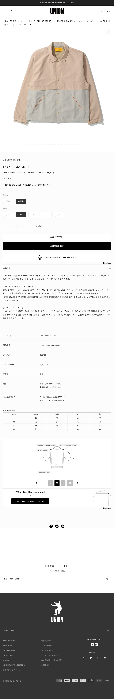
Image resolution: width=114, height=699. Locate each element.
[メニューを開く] (5, 11)
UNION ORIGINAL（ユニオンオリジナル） (75, 21)
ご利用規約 (45, 665)
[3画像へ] (25, 144)
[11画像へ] (49, 144)
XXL (59, 215)
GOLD (21, 201)
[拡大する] (108, 32)
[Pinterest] (63, 526)
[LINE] (105, 658)
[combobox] (57, 483)
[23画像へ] (85, 144)
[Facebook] (51, 526)
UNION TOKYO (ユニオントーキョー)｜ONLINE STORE (27, 21)
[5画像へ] (31, 144)
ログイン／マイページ (11, 670)
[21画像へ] (79, 144)
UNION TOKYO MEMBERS (14, 665)
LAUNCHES (7, 655)
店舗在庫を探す (57, 246)
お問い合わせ (46, 646)
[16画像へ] (64, 144)
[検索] (11, 11)
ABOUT (6, 660)
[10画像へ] (46, 144)
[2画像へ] (22, 144)
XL (46, 215)
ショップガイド (47, 650)
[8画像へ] (40, 144)
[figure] (36, 483)
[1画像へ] (19, 144)
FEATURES (7, 646)
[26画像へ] (94, 144)
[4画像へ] (28, 144)
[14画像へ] (58, 144)
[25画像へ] (91, 144)
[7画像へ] (37, 144)
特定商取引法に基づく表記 (51, 660)
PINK (8, 201)
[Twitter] (57, 526)
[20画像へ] (76, 144)
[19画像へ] (73, 144)
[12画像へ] (52, 144)
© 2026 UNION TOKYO (12, 681)
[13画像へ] (55, 144)
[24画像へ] (88, 144)
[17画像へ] (67, 144)
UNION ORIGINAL (11, 160)
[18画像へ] (70, 144)
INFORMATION (9, 650)
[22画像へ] (82, 144)
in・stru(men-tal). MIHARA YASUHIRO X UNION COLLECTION (57, 3)
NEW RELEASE (9, 641)
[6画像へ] (34, 144)
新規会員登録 (46, 641)
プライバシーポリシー (50, 655)
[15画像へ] (61, 144)
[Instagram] (84, 658)
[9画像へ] (43, 144)
